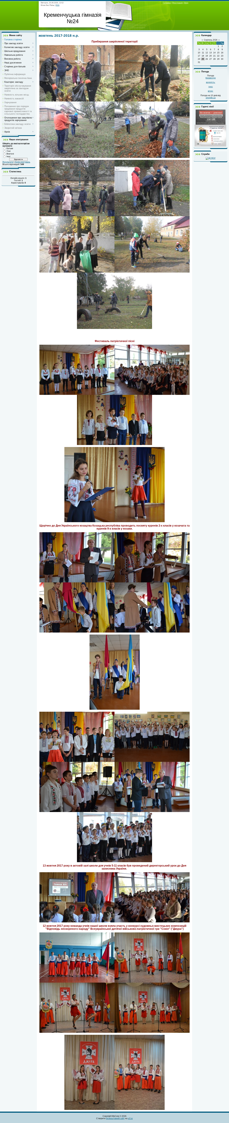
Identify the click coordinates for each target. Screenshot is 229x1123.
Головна (167, 3)
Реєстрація (177, 3)
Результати (8, 162)
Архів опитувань (22, 162)
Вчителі (10, 154)
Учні (9, 151)
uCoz (130, 1118)
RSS (57, 5)
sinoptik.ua (211, 98)
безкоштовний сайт (115, 1118)
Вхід (186, 3)
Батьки (10, 148)
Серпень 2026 (210, 40)
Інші (8, 156)
